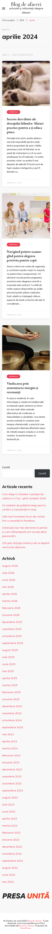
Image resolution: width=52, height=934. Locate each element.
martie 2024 (9, 748)
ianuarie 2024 (10, 762)
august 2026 (10, 565)
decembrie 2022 (12, 846)
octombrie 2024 (12, 720)
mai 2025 (8, 671)
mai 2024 (8, 734)
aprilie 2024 (9, 741)
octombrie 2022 (12, 853)
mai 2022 (8, 881)
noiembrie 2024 (12, 713)
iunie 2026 (8, 579)
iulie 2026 (8, 572)
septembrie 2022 (12, 860)
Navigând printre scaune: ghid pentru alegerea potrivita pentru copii (24, 255)
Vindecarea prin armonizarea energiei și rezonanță (22, 387)
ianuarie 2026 (10, 615)
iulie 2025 (8, 657)
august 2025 (10, 650)
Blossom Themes (26, 925)
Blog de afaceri (26, 4)
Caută (6, 467)
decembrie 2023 (12, 769)
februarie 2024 (11, 755)
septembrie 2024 (12, 727)
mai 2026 (8, 587)
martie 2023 (9, 825)
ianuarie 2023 (10, 839)
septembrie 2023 (12, 790)
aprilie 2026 (9, 594)
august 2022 (10, 867)
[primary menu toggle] (3, 8)
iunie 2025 (8, 664)
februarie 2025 (11, 692)
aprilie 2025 (9, 678)
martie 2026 (9, 601)
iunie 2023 (8, 811)
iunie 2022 (8, 874)
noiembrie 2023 (12, 776)
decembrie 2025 (12, 622)
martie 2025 (9, 685)
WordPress (25, 928)
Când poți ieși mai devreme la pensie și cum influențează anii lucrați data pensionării (24, 532)
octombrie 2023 (12, 783)
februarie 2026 (11, 608)
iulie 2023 (8, 804)
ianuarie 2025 (10, 699)
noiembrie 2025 (12, 629)
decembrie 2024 (12, 706)
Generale (13, 112)
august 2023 (10, 797)
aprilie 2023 (9, 818)
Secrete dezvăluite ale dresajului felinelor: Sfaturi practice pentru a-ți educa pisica (25, 125)
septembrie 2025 (12, 643)
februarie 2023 (11, 832)
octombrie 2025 (12, 636)
